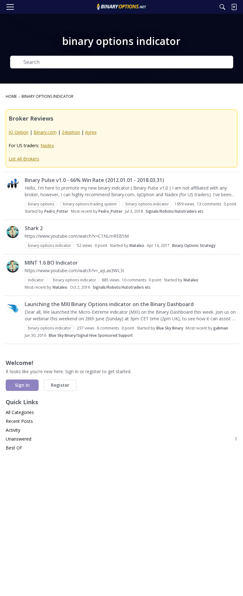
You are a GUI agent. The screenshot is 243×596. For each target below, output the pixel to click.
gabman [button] (220, 328)
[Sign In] (234, 7)
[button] (12, 184)
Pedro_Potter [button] (56, 211)
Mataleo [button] (136, 245)
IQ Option (18, 132)
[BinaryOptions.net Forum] (121, 7)
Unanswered (121, 439)
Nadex (47, 145)
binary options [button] (41, 204)
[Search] (222, 7)
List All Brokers (24, 159)
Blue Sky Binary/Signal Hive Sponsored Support (91, 335)
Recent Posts (19, 421)
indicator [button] (36, 280)
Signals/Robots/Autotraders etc (174, 211)
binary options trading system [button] (90, 204)
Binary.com (45, 132)
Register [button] (60, 385)
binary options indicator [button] (147, 204)
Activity (13, 430)
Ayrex (91, 132)
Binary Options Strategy (193, 245)
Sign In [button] (22, 385)
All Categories (20, 412)
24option (71, 132)
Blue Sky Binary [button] (169, 328)
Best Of (14, 448)
